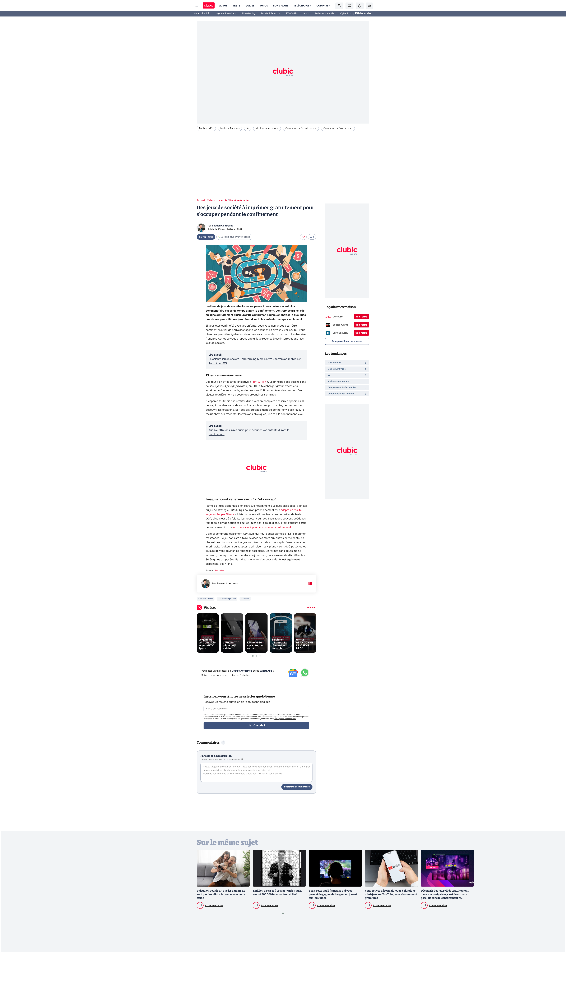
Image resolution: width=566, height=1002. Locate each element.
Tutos (264, 6)
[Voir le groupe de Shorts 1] (253, 656)
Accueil (201, 200)
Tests (236, 6)
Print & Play (259, 382)
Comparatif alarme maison (347, 341)
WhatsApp (266, 671)
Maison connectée (324, 13)
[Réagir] (303, 237)
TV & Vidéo (291, 13)
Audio (306, 13)
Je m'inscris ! (256, 725)
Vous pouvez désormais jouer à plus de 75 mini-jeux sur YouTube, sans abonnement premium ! (391, 894)
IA (247, 128)
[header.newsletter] (349, 6)
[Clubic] (209, 5)
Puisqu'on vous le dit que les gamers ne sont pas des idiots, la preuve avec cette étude (221, 894)
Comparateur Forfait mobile (300, 128)
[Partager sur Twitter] (558, 986)
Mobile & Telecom (270, 13)
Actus (223, 6)
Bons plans (280, 6)
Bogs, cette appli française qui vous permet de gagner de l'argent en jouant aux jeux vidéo (333, 894)
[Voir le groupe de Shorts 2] (256, 656)
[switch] (360, 6)
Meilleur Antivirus (230, 128)
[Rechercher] (339, 6)
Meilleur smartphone (267, 128)
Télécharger (302, 6)
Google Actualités (242, 671)
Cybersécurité (201, 13)
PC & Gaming (248, 13)
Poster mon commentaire (297, 787)
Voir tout (311, 608)
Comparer (323, 6)
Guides (250, 6)
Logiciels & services (225, 13)
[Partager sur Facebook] (558, 977)
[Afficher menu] (196, 6)
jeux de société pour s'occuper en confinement (261, 527)
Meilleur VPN (206, 128)
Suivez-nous (206, 237)
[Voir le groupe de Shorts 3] (260, 656)
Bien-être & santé (239, 200)
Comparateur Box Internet (337, 128)
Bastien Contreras (222, 226)
